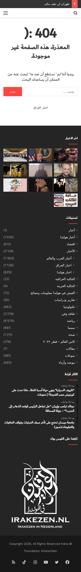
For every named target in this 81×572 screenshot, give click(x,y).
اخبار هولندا (64, 272)
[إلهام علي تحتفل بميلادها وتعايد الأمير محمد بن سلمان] (40, 185)
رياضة (71, 321)
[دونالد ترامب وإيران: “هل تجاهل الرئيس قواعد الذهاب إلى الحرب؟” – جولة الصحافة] (40, 155)
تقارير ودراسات (64, 300)
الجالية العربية (66, 286)
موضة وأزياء (67, 362)
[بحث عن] (75, 14)
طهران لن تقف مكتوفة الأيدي (51, 4)
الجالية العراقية (65, 279)
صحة (71, 334)
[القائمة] (5, 14)
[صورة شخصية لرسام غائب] (66, 185)
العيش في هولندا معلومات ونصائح (53, 293)
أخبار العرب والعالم (59, 258)
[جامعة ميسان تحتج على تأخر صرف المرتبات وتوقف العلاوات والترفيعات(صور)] (15, 155)
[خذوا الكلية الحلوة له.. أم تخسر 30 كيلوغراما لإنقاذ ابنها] (40, 170)
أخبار (72, 230)
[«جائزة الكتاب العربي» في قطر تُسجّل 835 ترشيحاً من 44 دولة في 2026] (66, 200)
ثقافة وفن (68, 314)
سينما (71, 327)
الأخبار (71, 251)
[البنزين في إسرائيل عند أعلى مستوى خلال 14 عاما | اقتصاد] (15, 170)
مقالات (70, 348)
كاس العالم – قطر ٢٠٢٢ (59, 341)
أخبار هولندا (67, 237)
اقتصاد (71, 244)
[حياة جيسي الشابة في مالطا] (15, 185)
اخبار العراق (40, 107)
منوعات (70, 355)
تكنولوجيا (69, 307)
